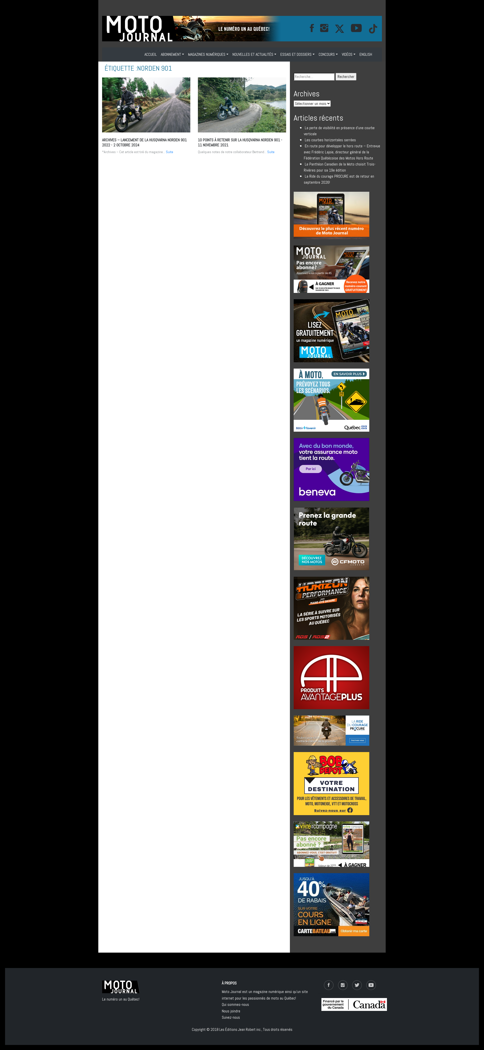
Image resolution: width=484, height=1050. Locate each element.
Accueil (150, 54)
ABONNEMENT (171, 54)
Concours (327, 54)
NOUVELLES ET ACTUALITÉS (252, 54)
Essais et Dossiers (296, 54)
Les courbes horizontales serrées (330, 140)
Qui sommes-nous (235, 1004)
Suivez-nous (231, 1017)
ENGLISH (365, 54)
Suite (169, 152)
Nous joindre (231, 1011)
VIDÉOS (347, 54)
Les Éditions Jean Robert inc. (240, 1029)
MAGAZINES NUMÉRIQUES (206, 54)
